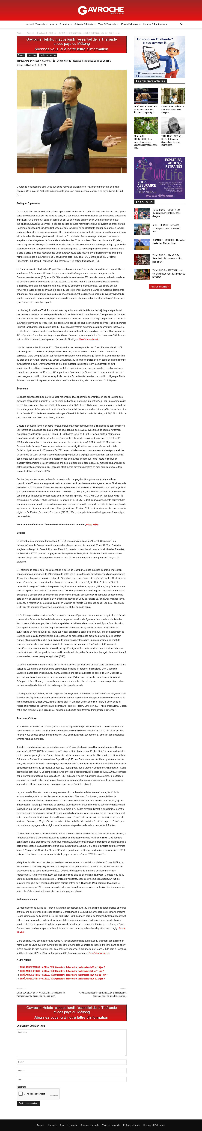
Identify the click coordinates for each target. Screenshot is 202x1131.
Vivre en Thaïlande (107, 24)
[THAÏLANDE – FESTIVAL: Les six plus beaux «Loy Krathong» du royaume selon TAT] (142, 274)
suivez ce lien (92, 524)
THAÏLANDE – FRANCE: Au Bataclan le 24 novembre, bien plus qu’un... (167, 258)
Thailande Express (48, 55)
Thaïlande (40, 24)
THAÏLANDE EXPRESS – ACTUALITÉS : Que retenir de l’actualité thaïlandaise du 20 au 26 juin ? (62, 978)
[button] (181, 24)
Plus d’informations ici (89, 339)
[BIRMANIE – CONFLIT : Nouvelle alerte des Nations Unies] (142, 244)
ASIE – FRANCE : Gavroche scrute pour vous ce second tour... (166, 228)
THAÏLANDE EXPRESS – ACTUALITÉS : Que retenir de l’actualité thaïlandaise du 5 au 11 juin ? (62, 971)
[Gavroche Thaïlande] (101, 10)
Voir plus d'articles (158, 286)
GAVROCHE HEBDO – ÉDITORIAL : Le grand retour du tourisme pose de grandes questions (103, 994)
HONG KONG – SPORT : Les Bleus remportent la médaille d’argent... (166, 213)
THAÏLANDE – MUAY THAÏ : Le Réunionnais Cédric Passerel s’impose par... (146, 109)
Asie (52, 24)
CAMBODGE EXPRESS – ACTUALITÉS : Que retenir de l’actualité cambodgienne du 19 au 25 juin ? (41, 994)
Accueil (30, 24)
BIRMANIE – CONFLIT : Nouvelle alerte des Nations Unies (168, 242)
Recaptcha (21, 1087)
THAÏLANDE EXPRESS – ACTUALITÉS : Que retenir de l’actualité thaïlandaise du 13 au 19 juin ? (62, 967)
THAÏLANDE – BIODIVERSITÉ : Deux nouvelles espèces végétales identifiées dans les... (145, 142)
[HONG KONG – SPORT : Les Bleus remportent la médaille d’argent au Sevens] (142, 213)
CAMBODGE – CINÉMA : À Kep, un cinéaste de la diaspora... (172, 109)
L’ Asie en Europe (129, 24)
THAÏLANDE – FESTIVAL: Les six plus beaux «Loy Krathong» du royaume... (168, 274)
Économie (64, 24)
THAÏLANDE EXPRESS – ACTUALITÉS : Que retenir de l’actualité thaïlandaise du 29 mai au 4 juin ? (63, 974)
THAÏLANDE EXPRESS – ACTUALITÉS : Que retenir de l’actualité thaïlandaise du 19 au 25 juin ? (64, 60)
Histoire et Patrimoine (154, 24)
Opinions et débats (83, 24)
